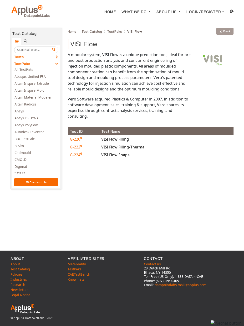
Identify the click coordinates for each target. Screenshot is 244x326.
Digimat (21, 166)
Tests (19, 56)
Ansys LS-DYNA (27, 118)
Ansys (19, 111)
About (15, 264)
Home (72, 31)
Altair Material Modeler (33, 97)
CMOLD (20, 159)
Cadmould (23, 152)
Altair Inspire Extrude (32, 83)
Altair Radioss (25, 104)
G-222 (75, 147)
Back (226, 31)
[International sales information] (232, 11)
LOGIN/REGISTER (203, 11)
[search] (54, 50)
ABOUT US (167, 11)
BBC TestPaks (25, 139)
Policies (16, 274)
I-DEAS (20, 173)
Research (17, 284)
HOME (110, 11)
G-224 (75, 155)
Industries (18, 279)
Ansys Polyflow (26, 125)
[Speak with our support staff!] (226, 323)
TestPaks (22, 63)
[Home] (30, 11)
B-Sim (19, 145)
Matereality (77, 264)
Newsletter (19, 289)
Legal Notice (20, 295)
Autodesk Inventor (29, 132)
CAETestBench (79, 274)
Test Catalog (92, 31)
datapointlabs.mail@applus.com (180, 285)
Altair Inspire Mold (30, 90)
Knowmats (76, 279)
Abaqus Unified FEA (30, 76)
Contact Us (38, 182)
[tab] (16, 41)
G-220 (75, 139)
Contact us (152, 264)
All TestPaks (24, 69)
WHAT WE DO (135, 11)
